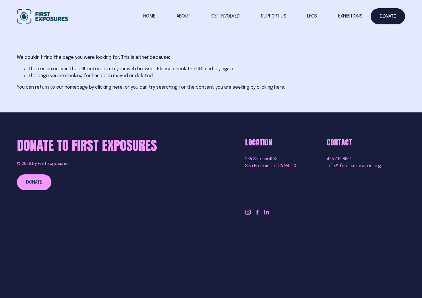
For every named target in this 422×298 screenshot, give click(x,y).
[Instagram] (248, 212)
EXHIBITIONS (350, 16)
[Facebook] (257, 212)
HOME (149, 16)
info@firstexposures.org (354, 165)
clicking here (109, 87)
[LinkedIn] (266, 212)
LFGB (312, 16)
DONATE (388, 16)
